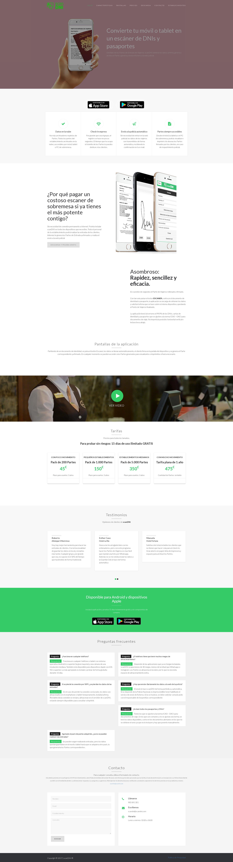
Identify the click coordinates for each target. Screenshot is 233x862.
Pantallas (121, 5)
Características (104, 5)
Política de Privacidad (177, 857)
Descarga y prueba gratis (63, 245)
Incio (90, 5)
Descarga (146, 5)
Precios (133, 5)
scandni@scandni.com (116, 783)
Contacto (159, 5)
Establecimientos (177, 5)
